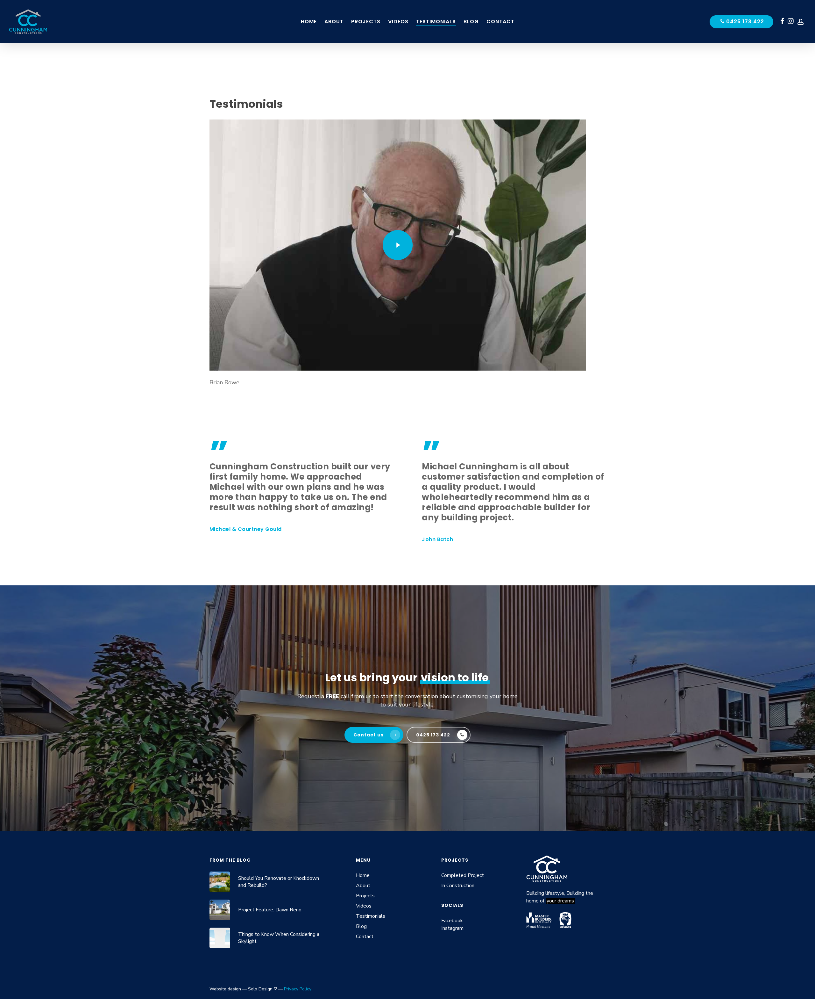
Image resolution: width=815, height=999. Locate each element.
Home (363, 875)
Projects (365, 895)
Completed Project (462, 875)
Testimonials (370, 916)
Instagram (452, 928)
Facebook (452, 920)
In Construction (457, 885)
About (363, 885)
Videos (364, 905)
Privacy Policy (297, 989)
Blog (361, 926)
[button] (373, 735)
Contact (364, 936)
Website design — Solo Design (241, 989)
